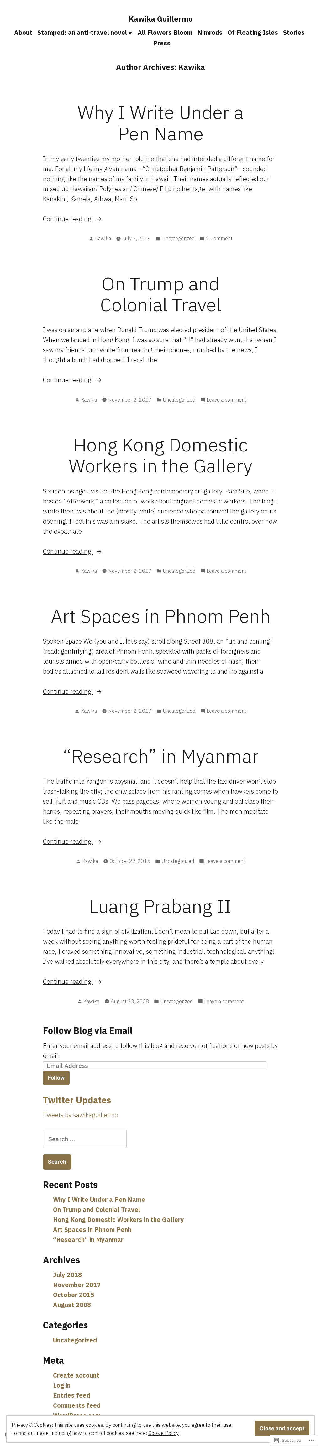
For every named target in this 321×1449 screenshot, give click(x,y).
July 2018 (67, 1274)
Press (162, 43)
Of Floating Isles (253, 32)
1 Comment (219, 239)
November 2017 (77, 1284)
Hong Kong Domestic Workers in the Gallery (160, 454)
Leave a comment (226, 400)
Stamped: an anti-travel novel (82, 32)
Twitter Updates (77, 1100)
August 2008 (72, 1304)
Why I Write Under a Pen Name (160, 122)
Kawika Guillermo (161, 19)
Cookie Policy (163, 1433)
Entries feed (71, 1395)
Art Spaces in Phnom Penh (161, 616)
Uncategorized (178, 238)
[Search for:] (85, 1139)
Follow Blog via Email (88, 1030)
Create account (76, 1375)
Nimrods (210, 32)
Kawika (103, 238)
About (23, 32)
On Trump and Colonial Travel (160, 293)
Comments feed (77, 1405)
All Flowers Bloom (165, 32)
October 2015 (73, 1294)
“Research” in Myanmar (161, 756)
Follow (56, 1078)
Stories (294, 32)
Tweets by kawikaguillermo (80, 1115)
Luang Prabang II (160, 906)
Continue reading (68, 219)
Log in (62, 1385)
